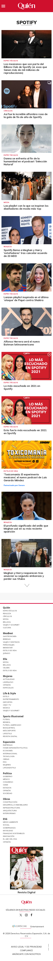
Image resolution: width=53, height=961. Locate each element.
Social (6, 825)
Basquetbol (9, 728)
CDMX (5, 785)
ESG (5, 819)
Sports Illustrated (13, 716)
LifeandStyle (9, 768)
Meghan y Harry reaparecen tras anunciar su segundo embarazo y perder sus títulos (24, 575)
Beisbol (6, 722)
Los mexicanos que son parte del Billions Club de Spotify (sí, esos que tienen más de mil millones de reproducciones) (25, 68)
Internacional (10, 753)
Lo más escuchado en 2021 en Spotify (22, 387)
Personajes (8, 645)
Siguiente (26, 585)
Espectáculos (11, 61)
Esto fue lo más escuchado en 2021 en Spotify (25, 432)
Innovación (8, 836)
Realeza (8, 247)
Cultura (7, 627)
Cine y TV (7, 705)
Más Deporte (9, 730)
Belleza (7, 622)
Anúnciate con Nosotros (26, 954)
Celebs (6, 668)
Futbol (6, 719)
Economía (8, 750)
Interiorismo (9, 813)
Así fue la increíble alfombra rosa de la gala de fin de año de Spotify (26, 116)
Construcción (10, 802)
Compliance (26, 950)
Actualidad (9, 679)
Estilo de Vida (10, 650)
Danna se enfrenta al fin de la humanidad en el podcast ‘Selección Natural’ (25, 161)
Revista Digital (10, 736)
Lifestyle (7, 733)
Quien (21, 915)
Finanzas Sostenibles (14, 833)
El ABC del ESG (10, 839)
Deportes (7, 702)
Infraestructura (11, 808)
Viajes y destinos (11, 642)
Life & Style (9, 693)
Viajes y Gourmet (11, 625)
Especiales (8, 688)
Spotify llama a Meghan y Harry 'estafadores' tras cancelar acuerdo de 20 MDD (25, 252)
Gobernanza (9, 828)
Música (6, 708)
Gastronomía (9, 636)
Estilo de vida (11, 471)
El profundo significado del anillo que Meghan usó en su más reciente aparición (26, 528)
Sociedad (7, 793)
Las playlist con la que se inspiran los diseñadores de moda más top (26, 207)
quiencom (28, 914)
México (6, 779)
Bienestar (8, 648)
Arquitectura (10, 810)
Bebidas (7, 639)
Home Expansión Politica (15, 748)
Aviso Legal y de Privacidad (26, 946)
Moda (6, 202)
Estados (7, 788)
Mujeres (7, 676)
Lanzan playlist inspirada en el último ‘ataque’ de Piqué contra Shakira (26, 299)
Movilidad (8, 830)
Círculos (8, 111)
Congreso (8, 782)
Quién (6, 607)
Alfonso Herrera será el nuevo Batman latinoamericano (22, 343)
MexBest (8, 633)
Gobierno (7, 776)
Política (7, 773)
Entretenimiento (11, 699)
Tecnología (9, 756)
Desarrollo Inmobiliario (15, 805)
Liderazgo (8, 682)
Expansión (9, 742)
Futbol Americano (12, 725)
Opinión (7, 685)
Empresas (8, 745)
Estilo (6, 696)
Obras (6, 759)
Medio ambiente (10, 822)
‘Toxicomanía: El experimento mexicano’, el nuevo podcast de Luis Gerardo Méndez (25, 477)
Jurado (6, 653)
